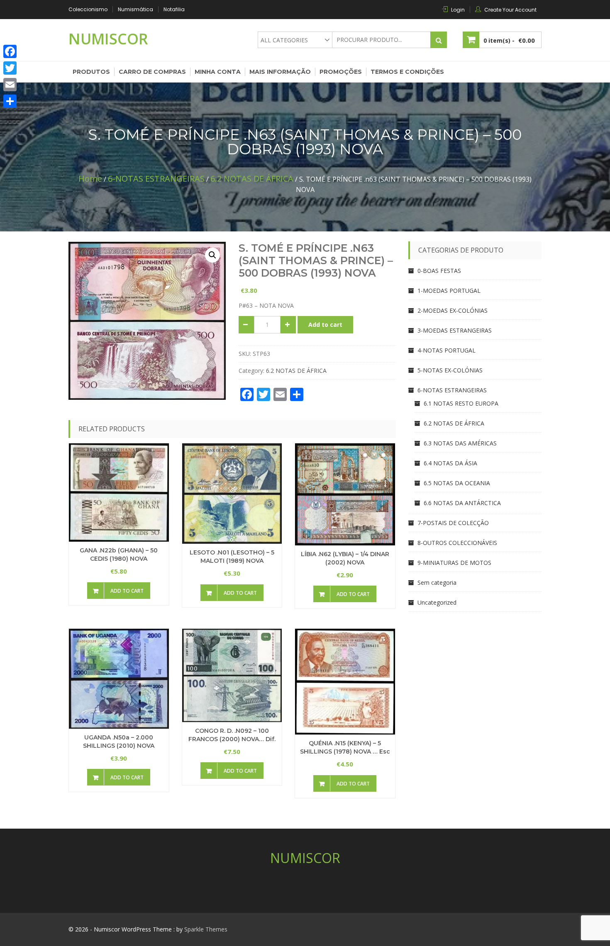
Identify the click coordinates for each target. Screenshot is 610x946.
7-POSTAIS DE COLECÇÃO (453, 523)
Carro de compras (152, 71)
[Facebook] (10, 51)
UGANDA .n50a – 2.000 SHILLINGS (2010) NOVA (118, 741)
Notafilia (174, 9)
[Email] (10, 84)
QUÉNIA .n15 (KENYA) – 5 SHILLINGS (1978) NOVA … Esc (345, 747)
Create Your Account (510, 9)
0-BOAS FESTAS (439, 271)
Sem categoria (436, 582)
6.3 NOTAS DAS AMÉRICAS (460, 443)
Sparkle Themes (205, 929)
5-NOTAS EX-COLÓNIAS (450, 370)
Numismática (135, 9)
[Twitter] (10, 68)
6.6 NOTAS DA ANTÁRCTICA (462, 503)
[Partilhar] (10, 101)
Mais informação (280, 71)
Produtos (91, 71)
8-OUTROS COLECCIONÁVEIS (457, 543)
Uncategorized (436, 602)
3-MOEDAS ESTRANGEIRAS (454, 330)
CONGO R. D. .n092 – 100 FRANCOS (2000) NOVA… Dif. (232, 735)
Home (90, 178)
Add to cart (325, 324)
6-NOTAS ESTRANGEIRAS (156, 178)
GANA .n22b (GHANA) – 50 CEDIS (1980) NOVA (119, 554)
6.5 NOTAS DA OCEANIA (457, 483)
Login (458, 9)
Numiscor (108, 39)
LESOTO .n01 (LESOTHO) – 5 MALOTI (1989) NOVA (232, 556)
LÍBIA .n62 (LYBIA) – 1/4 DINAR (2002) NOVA (345, 558)
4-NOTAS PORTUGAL (446, 350)
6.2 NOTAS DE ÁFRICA (251, 178)
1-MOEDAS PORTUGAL (449, 290)
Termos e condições (407, 71)
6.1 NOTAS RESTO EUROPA (461, 403)
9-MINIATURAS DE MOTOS (454, 563)
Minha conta (218, 71)
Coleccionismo (87, 9)
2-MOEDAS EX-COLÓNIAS (452, 310)
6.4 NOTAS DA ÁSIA (450, 463)
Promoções (341, 71)
